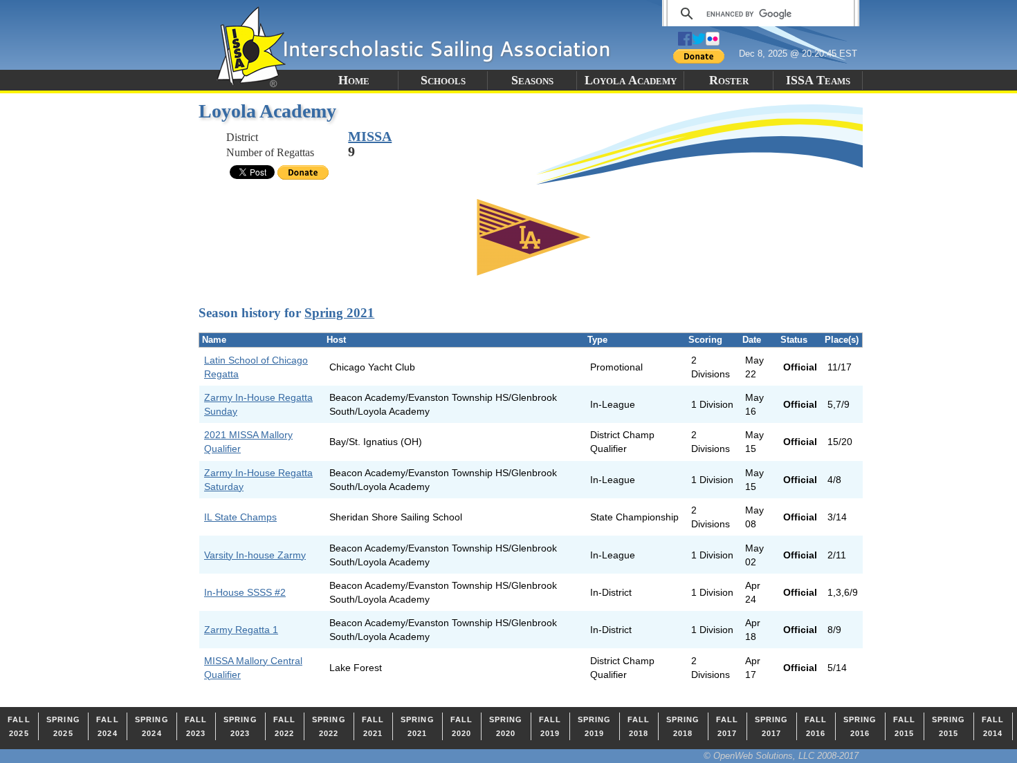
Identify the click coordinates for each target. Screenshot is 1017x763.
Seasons (532, 80)
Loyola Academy (631, 80)
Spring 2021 (339, 312)
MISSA (370, 136)
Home (353, 80)
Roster (729, 80)
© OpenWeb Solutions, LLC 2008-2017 (781, 756)
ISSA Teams (818, 80)
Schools (443, 80)
